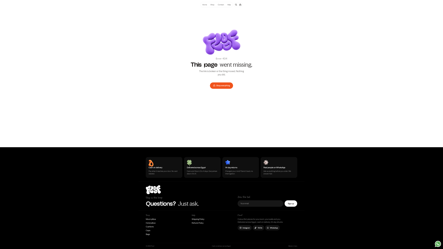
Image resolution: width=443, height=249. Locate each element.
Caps (148, 230)
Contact (221, 5)
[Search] (236, 5)
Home (204, 5)
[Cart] (240, 5)
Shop (212, 5)
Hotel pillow (151, 223)
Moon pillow (151, 219)
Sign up (291, 203)
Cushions (150, 226)
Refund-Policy (198, 223)
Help (229, 5)
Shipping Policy (198, 219)
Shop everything (223, 85)
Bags (148, 234)
